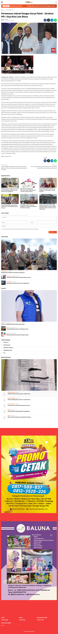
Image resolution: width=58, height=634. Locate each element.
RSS (3, 625)
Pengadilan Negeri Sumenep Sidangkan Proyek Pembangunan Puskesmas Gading (28, 206)
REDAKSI (21, 617)
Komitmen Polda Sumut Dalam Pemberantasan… (19, 277)
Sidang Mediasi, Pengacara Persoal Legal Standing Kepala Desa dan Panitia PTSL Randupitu (10, 190)
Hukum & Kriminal (11, 398)
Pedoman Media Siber (42, 617)
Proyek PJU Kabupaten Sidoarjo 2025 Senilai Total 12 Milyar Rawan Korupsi (9, 206)
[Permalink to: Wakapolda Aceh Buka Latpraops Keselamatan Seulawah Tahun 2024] (29, 254)
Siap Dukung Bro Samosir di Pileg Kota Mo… (17, 329)
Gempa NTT (6, 342)
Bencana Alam (6, 345)
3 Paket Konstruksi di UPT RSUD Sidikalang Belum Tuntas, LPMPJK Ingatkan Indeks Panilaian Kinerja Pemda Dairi (47, 207)
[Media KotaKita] (29, 2)
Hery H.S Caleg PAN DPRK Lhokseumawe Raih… (13, 324)
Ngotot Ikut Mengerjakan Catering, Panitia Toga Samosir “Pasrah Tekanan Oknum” (28, 190)
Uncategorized (11, 392)
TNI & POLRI (3, 271)
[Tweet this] (48, 20)
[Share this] (45, 20)
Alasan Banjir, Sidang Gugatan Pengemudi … (19, 411)
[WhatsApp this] (55, 20)
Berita (9, 409)
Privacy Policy (40, 620)
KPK (4, 352)
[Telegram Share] (51, 20)
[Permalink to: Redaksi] (2, 20)
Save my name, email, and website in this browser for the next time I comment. (20, 229)
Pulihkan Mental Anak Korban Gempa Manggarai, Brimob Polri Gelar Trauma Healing (25, 6)
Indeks (3, 617)
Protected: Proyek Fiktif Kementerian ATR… (19, 405)
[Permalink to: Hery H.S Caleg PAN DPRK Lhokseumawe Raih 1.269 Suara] (29, 306)
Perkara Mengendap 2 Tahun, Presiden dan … (19, 399)
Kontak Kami (22, 620)
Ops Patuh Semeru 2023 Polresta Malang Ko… (18, 283)
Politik (3, 322)
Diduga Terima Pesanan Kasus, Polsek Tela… (19, 393)
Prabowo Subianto (8, 347)
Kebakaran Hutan (7, 350)
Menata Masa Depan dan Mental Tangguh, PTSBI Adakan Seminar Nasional (47, 190)
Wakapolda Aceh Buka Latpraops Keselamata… (13, 272)
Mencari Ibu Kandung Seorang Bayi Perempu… (20, 417)
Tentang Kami (4, 620)
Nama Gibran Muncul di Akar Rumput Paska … (18, 335)
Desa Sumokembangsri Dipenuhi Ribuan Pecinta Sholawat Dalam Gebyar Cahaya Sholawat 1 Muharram (44, 166)
